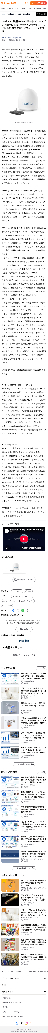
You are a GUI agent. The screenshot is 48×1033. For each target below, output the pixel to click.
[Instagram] (26, 1023)
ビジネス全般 (7, 605)
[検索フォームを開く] (26, 3)
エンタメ (10, 8)
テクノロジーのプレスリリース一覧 (23, 972)
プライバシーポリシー (12, 1012)
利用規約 (6, 1007)
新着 (3, 8)
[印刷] (27, 610)
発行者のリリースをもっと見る (24, 655)
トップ (4, 972)
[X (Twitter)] (18, 610)
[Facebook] (13, 610)
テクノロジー (17, 591)
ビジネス (28, 591)
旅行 (23, 8)
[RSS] (31, 1023)
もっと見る (41, 668)
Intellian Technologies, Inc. (11, 38)
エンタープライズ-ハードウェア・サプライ (18, 601)
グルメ (17, 8)
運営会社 (6, 998)
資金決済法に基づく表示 (13, 1016)
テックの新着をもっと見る (24, 764)
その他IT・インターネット (22, 597)
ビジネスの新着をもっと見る (24, 868)
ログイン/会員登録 (38, 3)
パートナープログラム (12, 1002)
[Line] (22, 610)
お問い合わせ (24, 629)
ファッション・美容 (34, 8)
